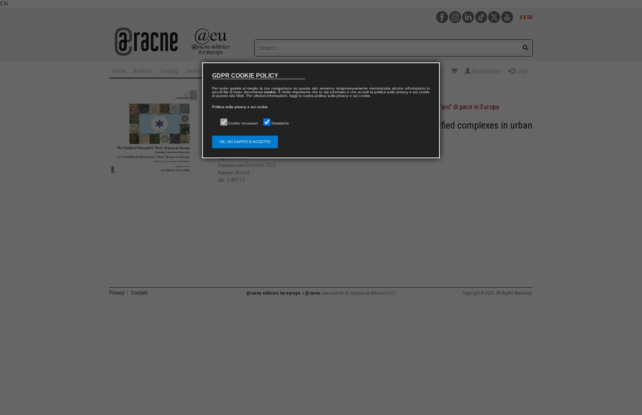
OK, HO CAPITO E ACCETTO (245, 142)
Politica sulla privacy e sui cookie (240, 107)
